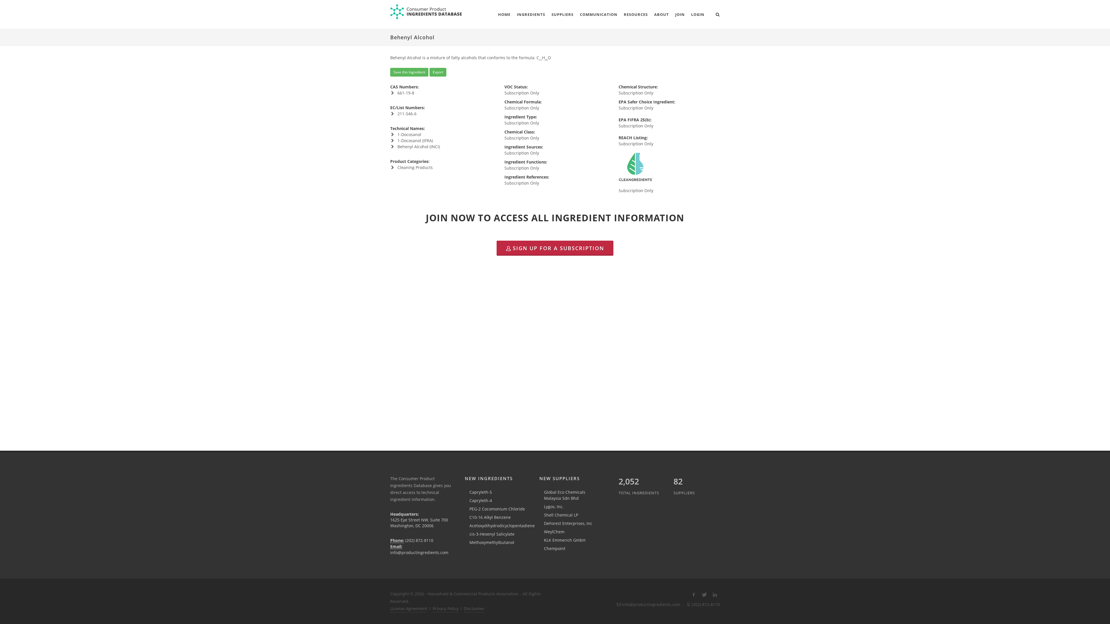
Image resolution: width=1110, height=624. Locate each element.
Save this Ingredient (409, 72)
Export (438, 72)
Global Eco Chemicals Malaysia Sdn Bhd (564, 495)
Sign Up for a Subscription (558, 248)
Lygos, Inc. (554, 506)
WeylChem (554, 531)
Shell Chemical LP (561, 515)
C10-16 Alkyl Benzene (490, 517)
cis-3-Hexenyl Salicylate (492, 534)
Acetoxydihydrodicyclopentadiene (502, 525)
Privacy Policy (445, 608)
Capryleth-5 (480, 492)
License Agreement (408, 608)
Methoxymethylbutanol (491, 542)
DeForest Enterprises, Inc (568, 523)
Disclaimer (474, 608)
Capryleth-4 (480, 500)
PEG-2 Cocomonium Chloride (497, 509)
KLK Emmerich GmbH (564, 540)
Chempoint (554, 548)
